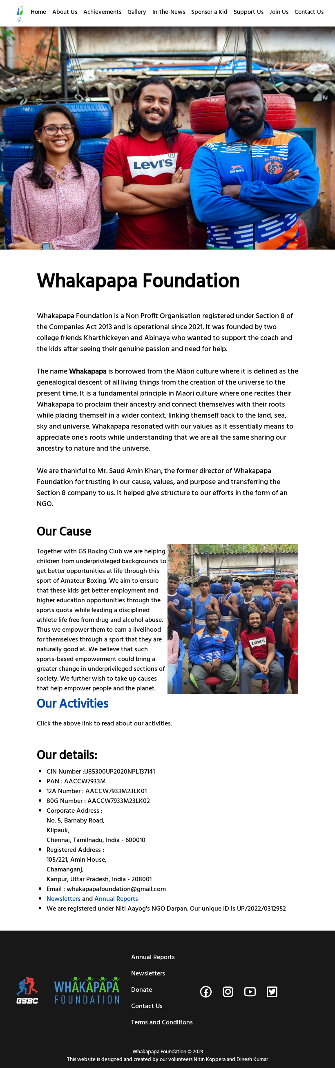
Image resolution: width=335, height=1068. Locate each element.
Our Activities (73, 705)
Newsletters (63, 899)
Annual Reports (116, 899)
